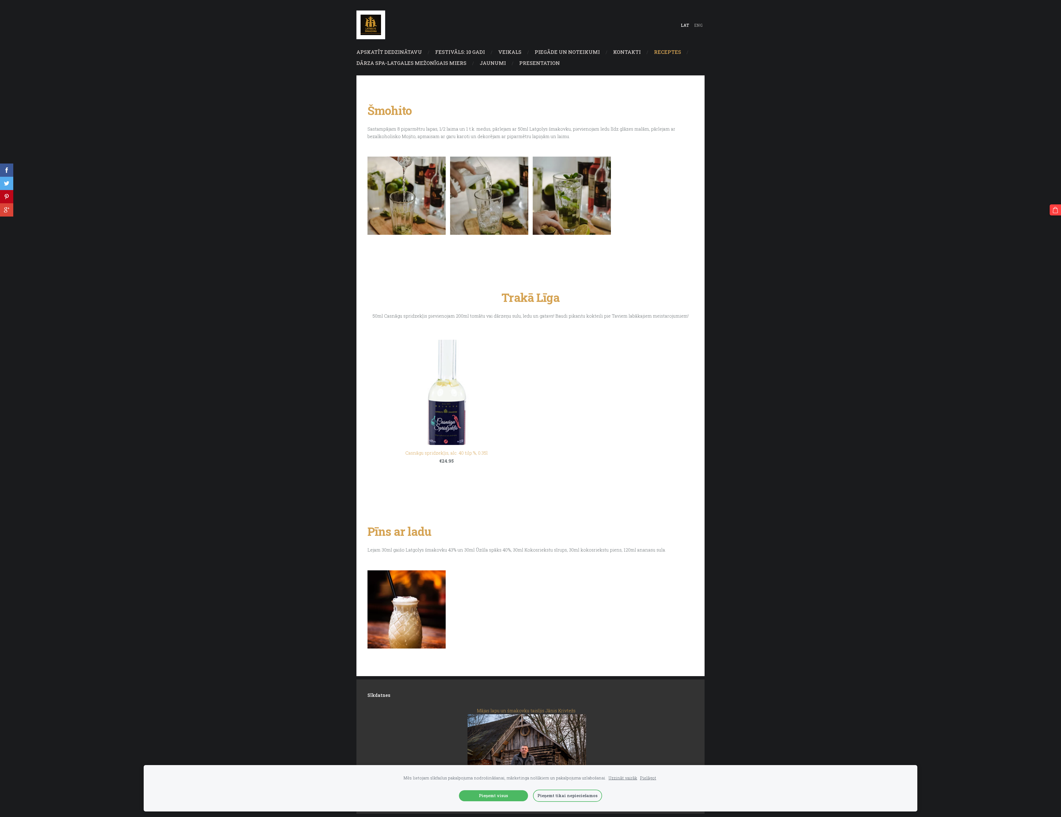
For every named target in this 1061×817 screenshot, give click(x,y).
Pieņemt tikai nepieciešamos (567, 795)
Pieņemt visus (493, 795)
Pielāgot (648, 778)
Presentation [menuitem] (539, 63)
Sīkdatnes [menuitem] (378, 695)
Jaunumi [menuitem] (493, 63)
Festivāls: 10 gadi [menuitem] (460, 52)
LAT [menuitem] (685, 25)
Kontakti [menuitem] (627, 52)
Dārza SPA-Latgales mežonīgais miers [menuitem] (411, 63)
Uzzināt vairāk (622, 778)
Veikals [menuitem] (509, 52)
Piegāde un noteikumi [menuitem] (567, 52)
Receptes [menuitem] (667, 52)
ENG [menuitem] (698, 25)
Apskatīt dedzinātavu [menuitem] (389, 52)
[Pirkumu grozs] (1055, 210)
